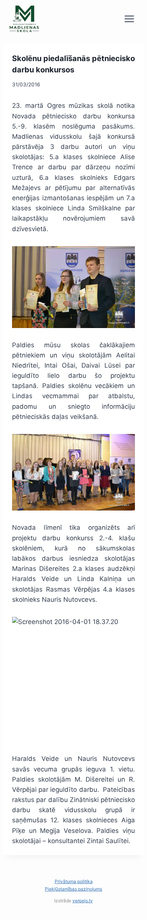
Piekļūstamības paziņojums (73, 889)
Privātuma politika (74, 881)
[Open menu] (129, 18)
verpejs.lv (82, 900)
